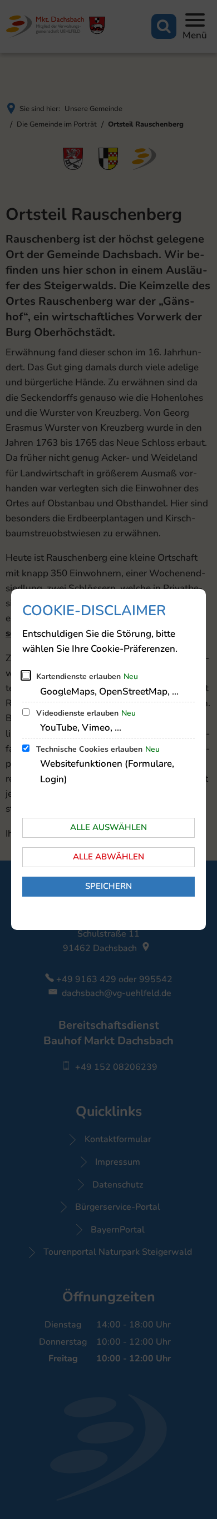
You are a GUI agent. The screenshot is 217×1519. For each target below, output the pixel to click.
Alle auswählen (108, 827)
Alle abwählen (108, 856)
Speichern (108, 886)
